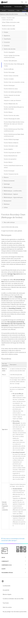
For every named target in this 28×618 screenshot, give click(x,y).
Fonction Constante (9, 79)
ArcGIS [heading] (3, 557)
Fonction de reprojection (10, 159)
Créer (18, 10)
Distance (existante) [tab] (9, 180)
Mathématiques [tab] (8, 187)
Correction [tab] (6, 45)
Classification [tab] (7, 39)
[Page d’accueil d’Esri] (4, 2)
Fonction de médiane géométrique (12, 92)
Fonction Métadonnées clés (11, 103)
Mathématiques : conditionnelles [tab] (13, 190)
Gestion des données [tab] (9, 49)
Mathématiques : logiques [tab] (11, 194)
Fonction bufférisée (9, 69)
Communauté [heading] (5, 561)
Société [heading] (3, 568)
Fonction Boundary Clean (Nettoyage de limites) (14, 65)
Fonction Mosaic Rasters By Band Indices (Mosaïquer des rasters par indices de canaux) (14, 124)
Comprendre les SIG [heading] (7, 565)
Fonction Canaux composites (11, 75)
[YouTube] (24, 550)
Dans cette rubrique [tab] (9, 222)
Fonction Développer (9, 85)
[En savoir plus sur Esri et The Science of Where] (5, 551)
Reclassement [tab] (7, 201)
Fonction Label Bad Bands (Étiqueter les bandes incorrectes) (14, 108)
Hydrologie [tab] (7, 184)
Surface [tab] (6, 207)
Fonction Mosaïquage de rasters (12, 118)
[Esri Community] (17, 550)
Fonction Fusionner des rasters (11, 115)
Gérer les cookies (7, 607)
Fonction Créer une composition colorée (14, 82)
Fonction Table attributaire (10, 60)
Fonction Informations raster (11, 146)
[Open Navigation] (26, 2)
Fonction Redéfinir (8, 149)
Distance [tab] (6, 177)
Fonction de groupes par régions (12, 152)
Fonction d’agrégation (9, 52)
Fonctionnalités (18, 6)
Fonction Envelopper (9, 170)
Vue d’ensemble (7, 6)
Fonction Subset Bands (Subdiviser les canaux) (13, 166)
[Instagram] (21, 550)
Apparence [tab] (7, 35)
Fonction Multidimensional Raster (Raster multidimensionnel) (14, 135)
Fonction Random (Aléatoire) (11, 142)
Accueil (4, 10)
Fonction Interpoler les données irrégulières (12, 96)
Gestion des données (7, 19)
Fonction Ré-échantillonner (10, 155)
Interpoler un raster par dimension (12, 100)
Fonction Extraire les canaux (11, 88)
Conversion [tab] (7, 42)
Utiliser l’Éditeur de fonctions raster (11, 22)
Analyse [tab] (6, 32)
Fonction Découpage (9, 72)
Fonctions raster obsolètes (8, 29)
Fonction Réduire (8, 162)
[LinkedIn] (24, 547)
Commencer (11, 10)
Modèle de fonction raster (8, 25)
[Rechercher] (22, 2)
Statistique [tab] (6, 204)
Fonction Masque (8, 112)
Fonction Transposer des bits (11, 174)
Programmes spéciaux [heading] (7, 572)
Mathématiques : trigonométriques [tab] (13, 197)
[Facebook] (17, 547)
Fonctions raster (11, 17)
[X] (21, 547)
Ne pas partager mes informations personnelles (14, 611)
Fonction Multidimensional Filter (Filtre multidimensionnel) (13, 130)
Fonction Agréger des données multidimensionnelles (12, 56)
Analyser (24, 10)
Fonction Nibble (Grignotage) (11, 139)
